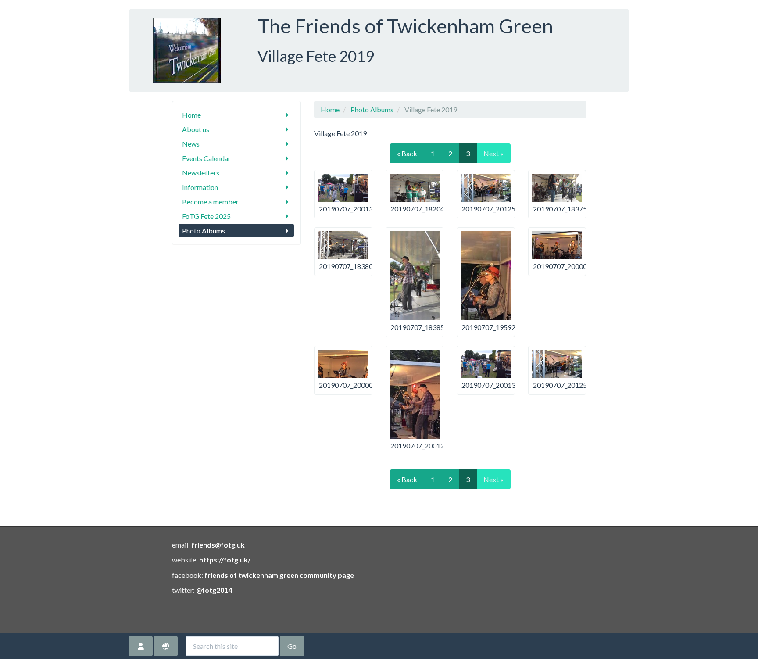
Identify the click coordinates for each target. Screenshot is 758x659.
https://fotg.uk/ (224, 559)
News (191, 144)
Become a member (210, 201)
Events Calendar (206, 158)
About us (195, 129)
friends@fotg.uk (218, 545)
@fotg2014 (214, 590)
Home (191, 115)
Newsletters (200, 172)
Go (292, 646)
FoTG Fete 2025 (206, 216)
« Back (407, 153)
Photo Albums (203, 230)
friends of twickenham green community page (279, 575)
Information (200, 187)
